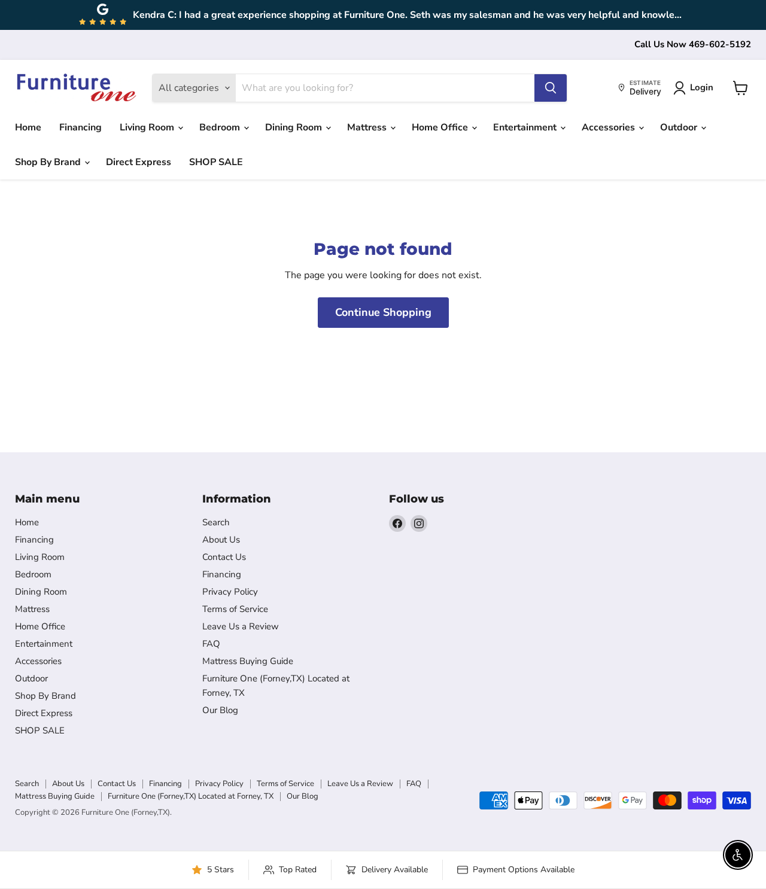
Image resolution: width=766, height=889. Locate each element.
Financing (80, 127)
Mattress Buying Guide (247, 661)
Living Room (148, 127)
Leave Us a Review (240, 626)
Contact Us (224, 557)
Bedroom (220, 127)
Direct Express (138, 162)
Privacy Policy (230, 592)
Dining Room (294, 127)
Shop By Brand (49, 162)
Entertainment (526, 127)
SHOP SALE (216, 162)
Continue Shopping (383, 312)
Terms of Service (235, 609)
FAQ (211, 644)
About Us (221, 540)
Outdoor (680, 127)
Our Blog (220, 710)
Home (28, 127)
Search (216, 522)
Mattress (368, 127)
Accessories (609, 127)
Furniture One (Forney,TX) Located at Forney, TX (190, 796)
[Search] (550, 88)
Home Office (441, 127)
